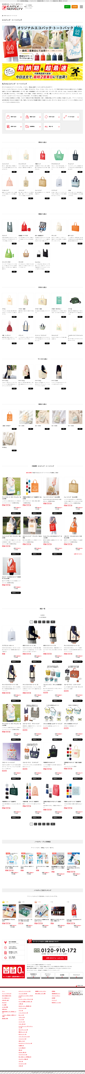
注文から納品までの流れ (6, 995)
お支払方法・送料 (5, 1000)
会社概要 (53, 997)
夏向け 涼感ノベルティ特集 (40, 993)
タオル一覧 (21, 1061)
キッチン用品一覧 (22, 1047)
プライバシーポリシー (56, 995)
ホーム (3, 991)
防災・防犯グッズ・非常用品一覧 (25, 1056)
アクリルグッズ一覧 (22, 1063)
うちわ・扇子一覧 (22, 1024)
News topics (4, 1002)
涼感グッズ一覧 (21, 1041)
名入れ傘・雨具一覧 (22, 1052)
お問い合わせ (4, 1009)
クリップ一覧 (21, 1019)
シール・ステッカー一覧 (23, 1012)
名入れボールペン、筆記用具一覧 (25, 1006)
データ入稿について (6, 997)
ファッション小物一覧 (23, 993)
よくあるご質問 (5, 1007)
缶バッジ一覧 (21, 1015)
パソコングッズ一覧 (22, 1038)
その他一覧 (21, 1065)
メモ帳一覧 (21, 1003)
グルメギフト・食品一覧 (23, 1059)
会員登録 (75, 6)
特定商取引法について (56, 993)
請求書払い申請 (5, 1018)
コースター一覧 (21, 1021)
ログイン (67, 6)
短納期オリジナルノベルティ (40, 991)
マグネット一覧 (21, 1017)
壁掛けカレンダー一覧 (23, 1032)
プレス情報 (4, 1004)
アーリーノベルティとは (6, 993)
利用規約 (53, 991)
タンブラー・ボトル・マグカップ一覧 (26, 999)
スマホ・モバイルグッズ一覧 (24, 1036)
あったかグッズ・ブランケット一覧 (25, 1043)
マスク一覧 (21, 1010)
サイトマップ (54, 1000)
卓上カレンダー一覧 (22, 1034)
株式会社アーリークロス (56, 1002)
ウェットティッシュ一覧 (23, 1029)
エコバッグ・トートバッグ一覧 (24, 991)
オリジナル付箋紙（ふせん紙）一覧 (25, 1001)
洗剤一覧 (20, 1050)
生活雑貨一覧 (21, 1045)
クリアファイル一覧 (22, 1008)
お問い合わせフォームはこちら (55, 958)
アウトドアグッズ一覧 (23, 1054)
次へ (53, 621)
